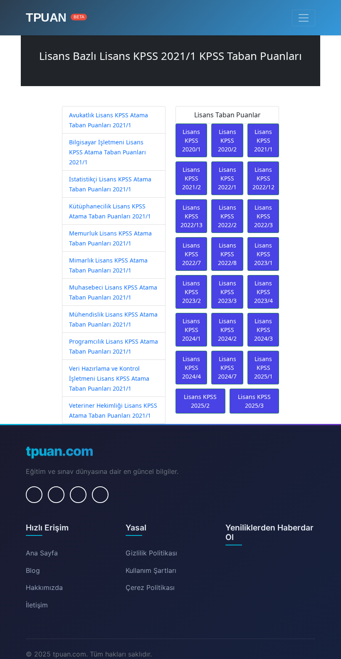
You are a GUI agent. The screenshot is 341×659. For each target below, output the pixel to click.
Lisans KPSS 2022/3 (263, 216)
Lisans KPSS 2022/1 (227, 178)
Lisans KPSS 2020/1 (191, 140)
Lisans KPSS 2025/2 (200, 401)
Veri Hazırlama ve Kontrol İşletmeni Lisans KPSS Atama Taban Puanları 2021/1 (109, 378)
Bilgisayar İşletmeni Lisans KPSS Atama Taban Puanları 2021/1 (107, 152)
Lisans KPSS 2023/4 (263, 292)
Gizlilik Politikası (151, 553)
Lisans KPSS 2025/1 (263, 367)
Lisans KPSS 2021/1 (263, 140)
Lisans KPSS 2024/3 (263, 329)
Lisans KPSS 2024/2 (227, 329)
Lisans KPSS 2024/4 (191, 367)
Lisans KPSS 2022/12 (263, 178)
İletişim (37, 605)
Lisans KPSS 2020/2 (227, 140)
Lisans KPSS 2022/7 (191, 254)
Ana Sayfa (42, 553)
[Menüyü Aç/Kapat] (303, 18)
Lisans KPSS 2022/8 (227, 254)
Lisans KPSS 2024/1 (191, 329)
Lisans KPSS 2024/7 (227, 367)
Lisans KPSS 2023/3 (227, 292)
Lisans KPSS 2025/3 (254, 401)
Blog (33, 570)
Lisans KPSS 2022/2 (227, 216)
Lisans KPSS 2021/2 (191, 178)
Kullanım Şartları (151, 570)
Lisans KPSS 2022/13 (191, 216)
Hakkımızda (44, 587)
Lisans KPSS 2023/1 (263, 254)
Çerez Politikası (150, 587)
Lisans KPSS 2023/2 (191, 292)
